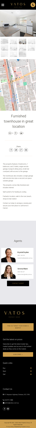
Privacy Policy (10, 426)
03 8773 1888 (8, 400)
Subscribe (17, 354)
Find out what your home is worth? (18, 327)
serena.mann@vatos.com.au (24, 274)
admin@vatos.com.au (12, 403)
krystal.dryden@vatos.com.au (24, 258)
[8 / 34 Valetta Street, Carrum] (18, 23)
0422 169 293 (21, 255)
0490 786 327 (21, 272)
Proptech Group (25, 426)
